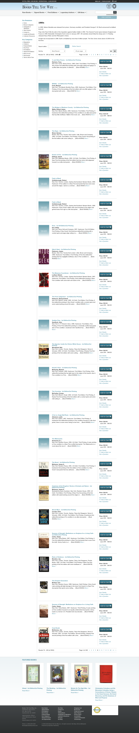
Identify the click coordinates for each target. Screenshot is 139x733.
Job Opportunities (46, 719)
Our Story (60, 708)
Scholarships (77, 719)
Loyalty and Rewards (29, 34)
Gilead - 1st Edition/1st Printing (32, 688)
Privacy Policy (77, 714)
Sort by (40, 51)
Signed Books (39, 12)
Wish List (97, 1)
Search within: (42, 46)
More (87, 67)
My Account (77, 709)
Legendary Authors (67, 12)
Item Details (102, 72)
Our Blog (60, 719)
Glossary (60, 717)
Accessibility (77, 716)
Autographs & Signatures (64, 714)
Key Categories (46, 716)
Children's (26, 44)
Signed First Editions (29, 51)
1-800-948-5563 (34, 1)
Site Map (73, 724)
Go (67, 46)
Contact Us (26, 32)
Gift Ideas (81, 12)
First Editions (52, 12)
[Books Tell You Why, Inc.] (41, 6)
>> (113, 54)
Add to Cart (104, 61)
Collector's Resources (29, 36)
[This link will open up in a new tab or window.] (97, 709)
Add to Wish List (106, 73)
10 (110, 54)
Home (25, 23)
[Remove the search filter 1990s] (59, 54)
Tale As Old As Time (29, 57)
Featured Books (28, 46)
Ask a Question (103, 75)
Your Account (106, 1)
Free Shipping (107, 17)
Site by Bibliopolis (81, 724)
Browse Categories (28, 25)
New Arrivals (27, 55)
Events (59, 711)
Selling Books (61, 713)
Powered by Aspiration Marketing (50, 725)
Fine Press (26, 48)
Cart (115, 1)
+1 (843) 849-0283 (52, 1)
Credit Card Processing (97, 714)
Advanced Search (111, 14)
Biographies (27, 42)
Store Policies (27, 30)
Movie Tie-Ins (27, 53)
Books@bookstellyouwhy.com (30, 725)
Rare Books (26, 12)
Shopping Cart (78, 708)
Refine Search (76, 46)
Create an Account (79, 711)
